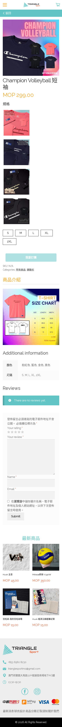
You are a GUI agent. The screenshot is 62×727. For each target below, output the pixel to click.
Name (12, 477)
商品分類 (31, 711)
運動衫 (30, 269)
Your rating (15, 428)
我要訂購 (31, 257)
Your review (15, 437)
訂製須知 (42, 711)
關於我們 (53, 711)
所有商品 (21, 269)
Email (11, 489)
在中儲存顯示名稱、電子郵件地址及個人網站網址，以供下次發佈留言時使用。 (30, 506)
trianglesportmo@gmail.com (24, 668)
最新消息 (8, 711)
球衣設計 (19, 711)
